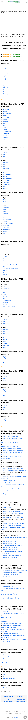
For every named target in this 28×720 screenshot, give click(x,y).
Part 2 (4, 156)
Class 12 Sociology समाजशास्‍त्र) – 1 (12, 488)
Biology (5, 68)
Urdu (4, 95)
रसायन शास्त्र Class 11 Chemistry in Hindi (13, 517)
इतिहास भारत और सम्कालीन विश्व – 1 (9, 594)
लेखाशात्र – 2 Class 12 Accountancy (12, 448)
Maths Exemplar (7, 174)
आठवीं (6, 611)
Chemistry (5, 72)
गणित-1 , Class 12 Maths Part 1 (11, 436)
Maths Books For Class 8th (10, 264)
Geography (6, 78)
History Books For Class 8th (10, 268)
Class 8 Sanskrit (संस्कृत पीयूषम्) (10, 633)
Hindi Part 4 (6, 168)
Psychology (6, 90)
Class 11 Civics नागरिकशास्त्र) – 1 (11, 547)
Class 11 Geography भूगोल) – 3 (10, 543)
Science (5, 176)
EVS (4, 395)
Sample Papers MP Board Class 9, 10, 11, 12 (8, 698)
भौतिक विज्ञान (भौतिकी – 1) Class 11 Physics (13, 523)
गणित (4, 611)
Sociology (5, 93)
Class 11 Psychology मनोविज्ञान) (10, 557)
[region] (14, 23)
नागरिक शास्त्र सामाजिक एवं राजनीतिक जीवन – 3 (13, 613)
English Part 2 (6, 288)
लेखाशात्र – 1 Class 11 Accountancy (12, 511)
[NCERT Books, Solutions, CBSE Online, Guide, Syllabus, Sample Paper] (14, 2)
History (5, 82)
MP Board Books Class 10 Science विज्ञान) (13, 572)
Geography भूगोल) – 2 (8, 482)
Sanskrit (5, 91)
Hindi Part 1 (6, 162)
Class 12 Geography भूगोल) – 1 (10, 480)
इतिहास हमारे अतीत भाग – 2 (7, 663)
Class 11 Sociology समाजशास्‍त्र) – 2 (12, 555)
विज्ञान (2, 621)
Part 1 (4, 154)
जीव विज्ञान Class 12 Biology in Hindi (10, 446)
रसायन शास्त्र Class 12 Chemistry (9, 442)
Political (5, 270)
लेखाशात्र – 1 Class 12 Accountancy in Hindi (14, 450)
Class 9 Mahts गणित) (8, 586)
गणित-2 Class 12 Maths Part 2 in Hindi (13, 438)
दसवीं (9, 576)
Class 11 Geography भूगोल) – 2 (10, 541)
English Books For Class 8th (10, 247)
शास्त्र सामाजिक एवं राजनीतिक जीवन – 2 (12, 657)
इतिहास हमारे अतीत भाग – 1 (9, 678)
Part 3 (4, 166)
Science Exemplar (7, 178)
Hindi (4, 80)
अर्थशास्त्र (5, 576)
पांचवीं (7, 688)
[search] (26, 2)
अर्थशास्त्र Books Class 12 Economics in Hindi (14, 470)
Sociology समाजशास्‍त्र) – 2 (9, 490)
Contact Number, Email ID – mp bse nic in (20, 701)
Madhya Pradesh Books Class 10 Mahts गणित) (15, 570)
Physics (5, 86)
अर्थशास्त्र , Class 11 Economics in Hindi (13, 525)
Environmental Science (9, 306)
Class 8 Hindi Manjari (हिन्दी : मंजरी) (12, 623)
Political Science (7, 88)
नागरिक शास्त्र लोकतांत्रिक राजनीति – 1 (10, 598)
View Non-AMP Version (17, 717)
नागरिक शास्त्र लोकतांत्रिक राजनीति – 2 (11, 574)
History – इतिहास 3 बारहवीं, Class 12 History (13, 468)
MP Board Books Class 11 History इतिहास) (13, 545)
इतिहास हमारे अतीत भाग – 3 (7, 617)
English (5, 76)
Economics (6, 74)
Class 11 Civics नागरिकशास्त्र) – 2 (11, 549)
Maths (4, 84)
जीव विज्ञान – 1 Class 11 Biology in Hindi (13, 513)
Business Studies (7, 70)
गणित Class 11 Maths (8, 507)
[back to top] (25, 717)
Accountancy (6, 66)
